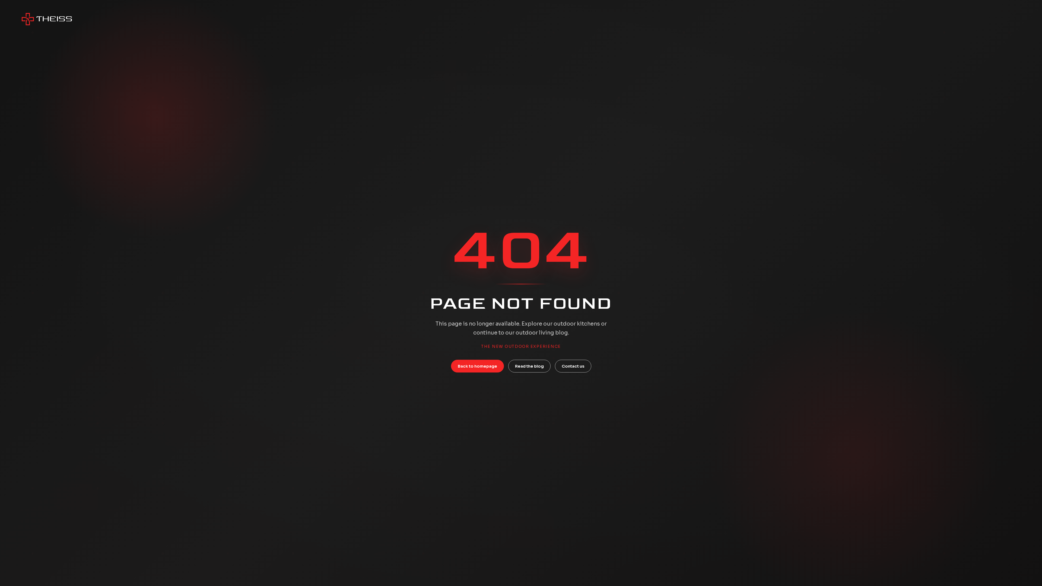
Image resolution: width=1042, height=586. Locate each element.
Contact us (573, 366)
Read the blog (529, 366)
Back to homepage (477, 366)
